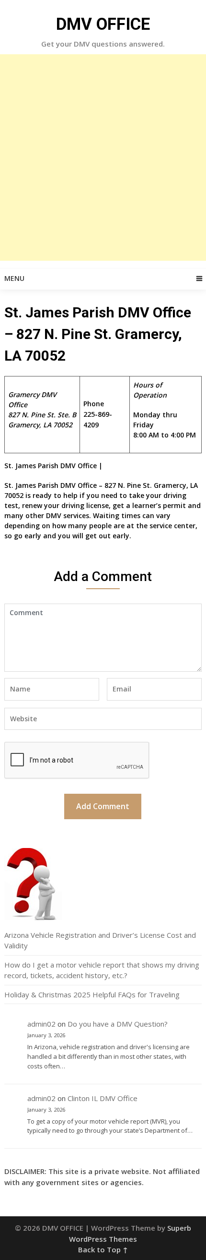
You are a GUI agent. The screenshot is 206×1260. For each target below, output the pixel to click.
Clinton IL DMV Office (102, 1098)
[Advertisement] (103, 157)
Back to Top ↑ (103, 1249)
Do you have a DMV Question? (118, 1024)
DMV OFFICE (103, 24)
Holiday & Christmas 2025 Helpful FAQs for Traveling (92, 994)
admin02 (41, 1024)
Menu (14, 278)
